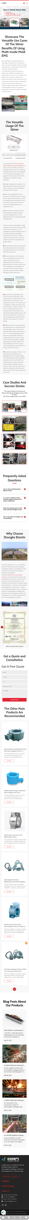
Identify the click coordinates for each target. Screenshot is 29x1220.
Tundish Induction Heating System (16, 1100)
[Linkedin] (6, 1205)
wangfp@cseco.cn (12, 1201)
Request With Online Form (11, 1176)
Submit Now (14, 700)
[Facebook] (3, 1205)
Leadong (24, 1213)
